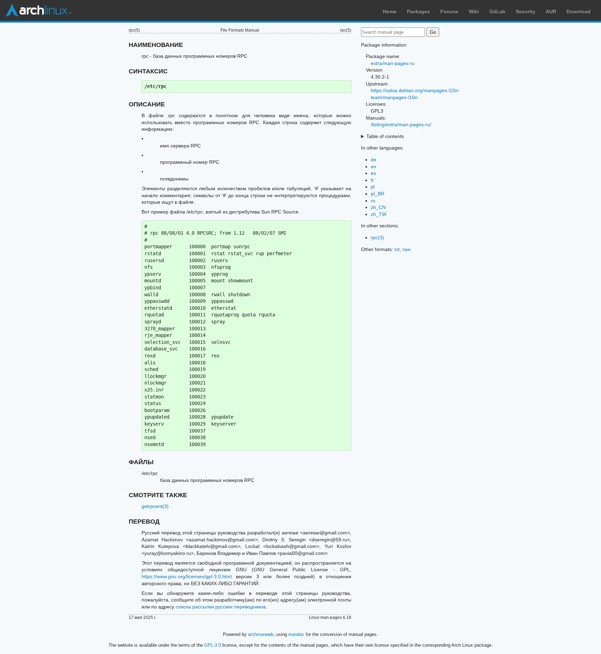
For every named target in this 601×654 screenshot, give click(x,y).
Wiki (474, 11)
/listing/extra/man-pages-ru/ (401, 124)
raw (406, 249)
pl (373, 186)
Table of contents (385, 136)
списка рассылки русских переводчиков (221, 606)
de (373, 159)
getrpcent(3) (155, 506)
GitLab (497, 11)
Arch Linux (38, 10)
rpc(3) (377, 237)
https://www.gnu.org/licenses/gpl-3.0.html (187, 576)
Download (579, 11)
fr (372, 180)
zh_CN (378, 207)
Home (389, 11)
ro (373, 200)
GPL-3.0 (212, 645)
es (373, 173)
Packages (418, 11)
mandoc (296, 634)
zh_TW (378, 214)
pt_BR (377, 193)
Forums (449, 11)
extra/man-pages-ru (393, 63)
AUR (551, 11)
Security (525, 11)
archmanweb (260, 634)
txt (397, 249)
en (373, 166)
